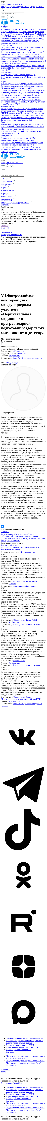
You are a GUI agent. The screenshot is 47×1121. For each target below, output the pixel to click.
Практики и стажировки (16, 127)
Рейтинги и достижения (18, 36)
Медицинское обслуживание (29, 111)
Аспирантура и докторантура (14, 84)
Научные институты (36, 90)
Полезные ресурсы (9, 97)
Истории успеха (8, 149)
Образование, (19, 581)
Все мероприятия (27, 552)
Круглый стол (15, 701)
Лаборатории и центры (33, 86)
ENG (8, 4)
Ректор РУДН (34, 34)
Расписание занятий (35, 52)
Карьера (4, 122)
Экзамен (12, 584)
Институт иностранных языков (26, 624)
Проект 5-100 (7, 34)
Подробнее (5, 228)
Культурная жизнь (9, 111)
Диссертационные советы (12, 86)
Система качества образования (14, 63)
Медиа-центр (6, 199)
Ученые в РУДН (13, 104)
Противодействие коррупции (18, 1050)
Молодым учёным (21, 88)
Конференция (14, 356)
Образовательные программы (14, 52)
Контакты (40, 7)
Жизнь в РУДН (7, 106)
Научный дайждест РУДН (12, 93)
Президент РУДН (20, 34)
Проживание (26, 113)
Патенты (36, 95)
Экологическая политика (11, 43)
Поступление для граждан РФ (14, 77)
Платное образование (22, 59)
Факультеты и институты (12, 47)
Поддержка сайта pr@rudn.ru (13, 1083)
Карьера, (29, 697)
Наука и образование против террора (22, 1047)
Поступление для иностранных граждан (18, 75)
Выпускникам (7, 136)
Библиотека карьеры (10, 124)
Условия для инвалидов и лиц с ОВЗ (16, 120)
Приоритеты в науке (32, 99)
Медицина (21, 353)
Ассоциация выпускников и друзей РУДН (19, 138)
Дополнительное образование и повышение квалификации (20, 55)
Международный (13, 362)
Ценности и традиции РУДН (27, 41)
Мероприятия (7, 88)
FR (11, 4)
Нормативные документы (33, 32)
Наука (3, 81)
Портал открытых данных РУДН (20, 1045)
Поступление (6, 72)
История (29, 29)
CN (18, 4)
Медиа (32, 7)
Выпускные (36, 147)
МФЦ (3, 113)
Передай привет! (22, 149)
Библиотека (6, 54)
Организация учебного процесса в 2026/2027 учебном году (22, 48)
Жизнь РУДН (31, 581)
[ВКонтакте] (2, 526)
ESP (15, 4)
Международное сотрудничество (15, 7)
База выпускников (22, 147)
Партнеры (27, 95)
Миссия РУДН (15, 32)
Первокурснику (13, 113)
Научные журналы (19, 90)
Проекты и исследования (12, 102)
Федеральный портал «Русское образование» (25, 1061)
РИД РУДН (28, 102)
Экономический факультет (24, 586)
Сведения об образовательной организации (20, 38)
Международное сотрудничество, (15, 699)
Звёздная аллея (29, 109)
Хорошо (4, 225)
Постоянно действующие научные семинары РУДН (20, 98)
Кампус (39, 109)
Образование (6, 45)
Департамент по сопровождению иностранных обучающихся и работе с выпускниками (22, 144)
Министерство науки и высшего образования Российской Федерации (25, 1057)
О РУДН (4, 27)
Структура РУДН (36, 36)
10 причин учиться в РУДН (13, 29)
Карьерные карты (27, 124)
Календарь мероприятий (11, 235)
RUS (3, 4)
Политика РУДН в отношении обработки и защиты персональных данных (24, 1042)
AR (21, 4)
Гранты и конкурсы (35, 84)
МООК (10, 59)
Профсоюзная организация (21, 115)
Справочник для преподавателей (32, 61)
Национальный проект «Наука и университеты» (22, 94)
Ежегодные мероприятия (12, 109)
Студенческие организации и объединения (25, 118)
